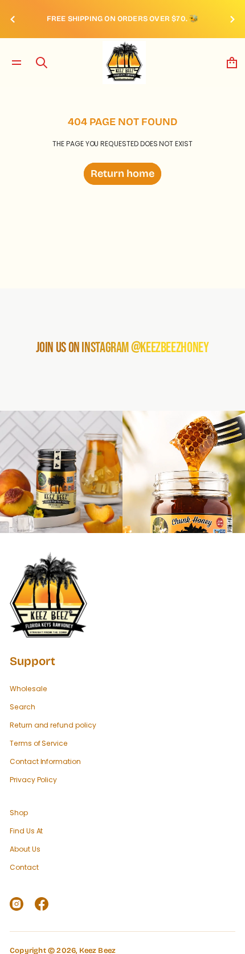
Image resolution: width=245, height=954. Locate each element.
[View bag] (231, 62)
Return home (122, 173)
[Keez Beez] (124, 62)
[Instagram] (16, 903)
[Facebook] (41, 903)
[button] (41, 62)
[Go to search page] (41, 62)
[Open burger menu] (16, 62)
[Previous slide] (12, 18)
